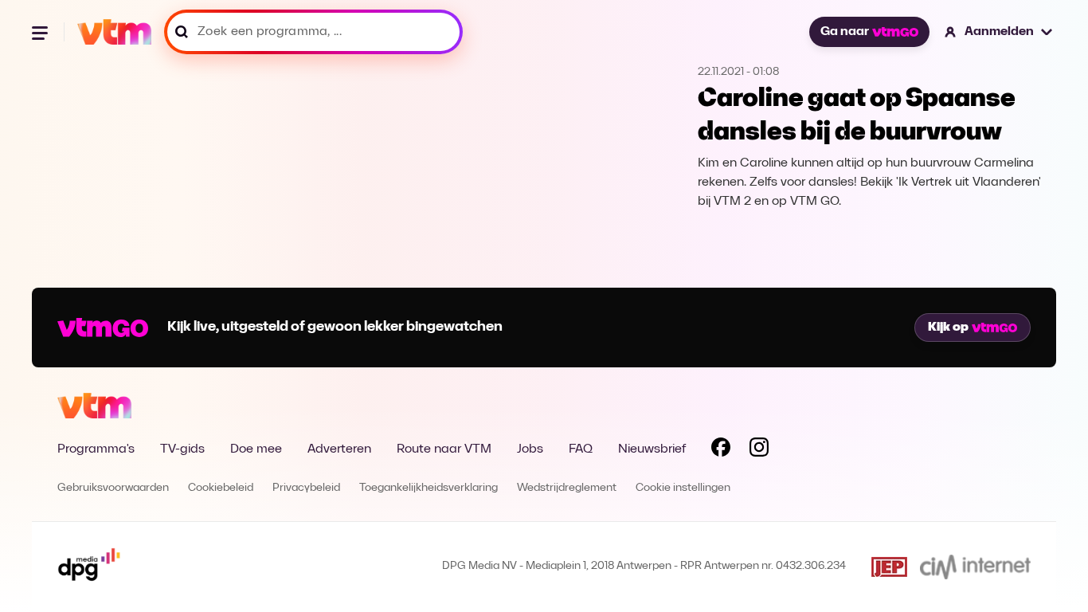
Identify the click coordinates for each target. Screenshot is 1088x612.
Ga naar (844, 32)
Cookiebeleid (220, 488)
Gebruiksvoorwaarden (113, 488)
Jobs (530, 449)
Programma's (96, 449)
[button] (999, 31)
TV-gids (182, 449)
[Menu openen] (41, 31)
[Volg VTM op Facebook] (720, 450)
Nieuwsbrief (652, 449)
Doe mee (256, 449)
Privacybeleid (306, 488)
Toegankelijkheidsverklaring (428, 488)
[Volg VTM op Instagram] (759, 450)
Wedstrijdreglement (566, 488)
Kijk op (948, 327)
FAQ (581, 449)
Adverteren (339, 449)
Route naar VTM (444, 449)
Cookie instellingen (683, 488)
